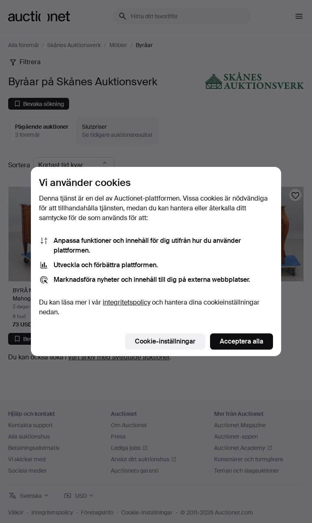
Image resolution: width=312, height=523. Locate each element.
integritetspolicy (126, 302)
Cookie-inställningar (165, 341)
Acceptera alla (241, 341)
